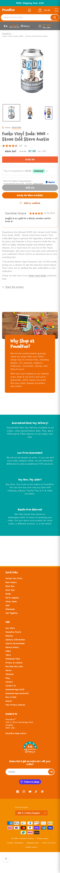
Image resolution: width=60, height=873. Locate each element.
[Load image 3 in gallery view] (48, 112)
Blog (7, 678)
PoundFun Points (13, 632)
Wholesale (10, 609)
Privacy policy (42, 838)
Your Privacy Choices (15, 705)
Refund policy (31, 847)
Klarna (8, 670)
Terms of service (49, 843)
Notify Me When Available (30, 195)
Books (8, 594)
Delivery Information (15, 640)
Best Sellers (11, 582)
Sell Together (12, 613)
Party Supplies (12, 598)
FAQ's (8, 651)
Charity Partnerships (15, 643)
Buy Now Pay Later (14, 666)
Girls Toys (10, 590)
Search (9, 701)
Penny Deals (11, 601)
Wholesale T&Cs (13, 659)
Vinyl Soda (16, 127)
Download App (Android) (17, 693)
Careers (9, 682)
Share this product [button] (14, 287)
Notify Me (30, 159)
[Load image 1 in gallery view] (11, 112)
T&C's (8, 655)
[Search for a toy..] (55, 17)
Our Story (10, 628)
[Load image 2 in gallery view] (30, 112)
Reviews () (14, 146)
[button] (42, 10)
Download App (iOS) (15, 689)
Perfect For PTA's (14, 578)
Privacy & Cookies (14, 663)
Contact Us (11, 686)
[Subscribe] (51, 772)
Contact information (15, 843)
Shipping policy (32, 843)
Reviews (9, 636)
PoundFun (6, 33)
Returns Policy (12, 647)
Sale (7, 605)
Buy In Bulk (11, 697)
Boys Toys (10, 586)
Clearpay (10, 674)
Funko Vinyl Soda (37, 276)
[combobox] (30, 17)
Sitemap (31, 838)
